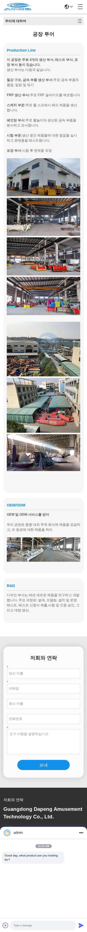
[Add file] (5, 925)
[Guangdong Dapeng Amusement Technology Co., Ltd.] (17, 7)
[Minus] (81, 832)
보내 (43, 765)
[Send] (81, 925)
